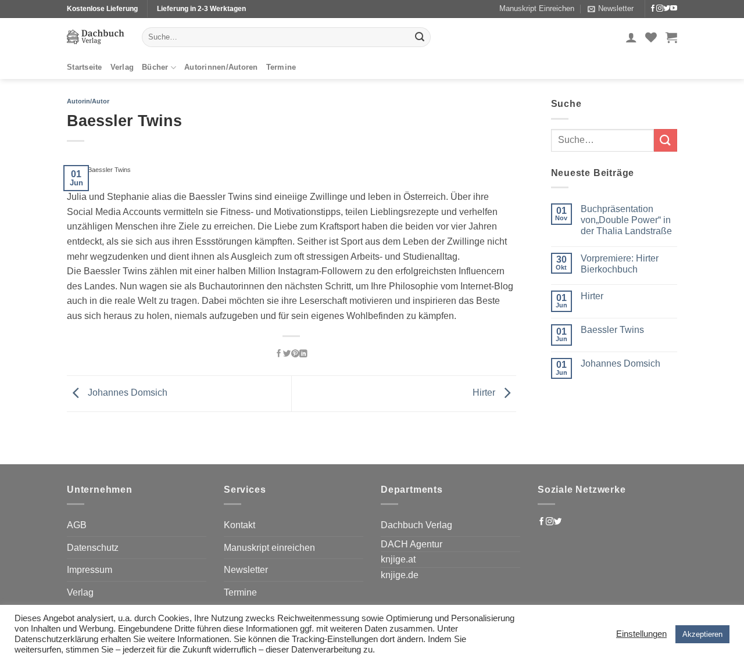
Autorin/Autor (88, 101)
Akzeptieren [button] (702, 634)
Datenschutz (93, 548)
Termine (281, 67)
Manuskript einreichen (269, 548)
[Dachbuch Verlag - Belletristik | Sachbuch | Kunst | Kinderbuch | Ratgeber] (95, 37)
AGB (77, 525)
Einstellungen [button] (641, 634)
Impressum (89, 570)
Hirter (485, 393)
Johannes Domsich (126, 393)
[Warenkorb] (671, 37)
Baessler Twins (612, 330)
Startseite (84, 67)
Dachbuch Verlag (416, 525)
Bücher (155, 67)
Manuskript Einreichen (536, 8)
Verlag (122, 67)
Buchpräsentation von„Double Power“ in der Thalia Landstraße (626, 220)
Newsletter (246, 570)
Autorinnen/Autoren (221, 67)
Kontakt (239, 525)
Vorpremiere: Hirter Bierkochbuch (620, 263)
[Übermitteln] (420, 37)
